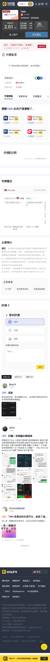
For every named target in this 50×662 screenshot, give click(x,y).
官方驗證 (41, 586)
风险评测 (42, 46)
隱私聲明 (6, 586)
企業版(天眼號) (29, 586)
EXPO (7, 591)
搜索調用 (16, 586)
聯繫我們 (16, 581)
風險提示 (26, 581)
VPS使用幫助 (32, 591)
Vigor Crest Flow (28, 641)
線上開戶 (13, 34)
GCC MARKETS (17, 637)
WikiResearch (18, 591)
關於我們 (6, 581)
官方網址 (36, 34)
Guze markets (34, 637)
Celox (5, 637)
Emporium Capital (10, 641)
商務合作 (6, 597)
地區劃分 (16, 597)
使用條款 (36, 581)
